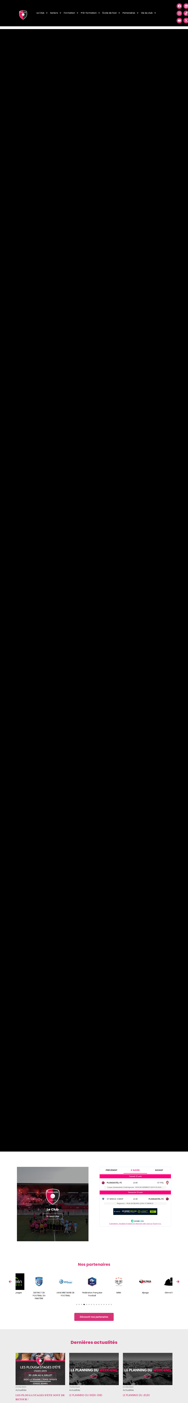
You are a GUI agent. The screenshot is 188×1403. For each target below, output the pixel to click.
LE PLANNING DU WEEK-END (85, 1395)
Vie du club (147, 12)
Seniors (54, 12)
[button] (76, 1304)
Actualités (21, 1390)
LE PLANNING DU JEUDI (136, 1395)
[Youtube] (179, 20)
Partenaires (128, 12)
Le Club (40, 12)
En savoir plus (52, 1216)
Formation (69, 12)
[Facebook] (179, 6)
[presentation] (10, 1281)
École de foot (109, 12)
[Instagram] (179, 13)
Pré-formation (89, 12)
